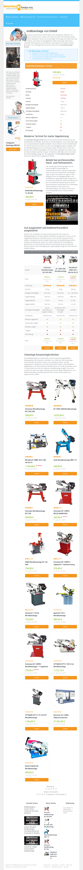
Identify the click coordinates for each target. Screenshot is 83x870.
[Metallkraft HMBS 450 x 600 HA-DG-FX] (73, 259)
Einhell (62, 92)
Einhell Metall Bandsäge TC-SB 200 (39, 66)
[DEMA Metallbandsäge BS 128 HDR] (36, 543)
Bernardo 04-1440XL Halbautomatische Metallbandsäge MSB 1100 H (64, 716)
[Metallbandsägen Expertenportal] (19, 7)
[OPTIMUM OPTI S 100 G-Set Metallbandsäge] (65, 645)
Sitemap (62, 865)
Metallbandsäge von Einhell (38, 51)
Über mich (69, 865)
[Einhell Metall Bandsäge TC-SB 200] (37, 79)
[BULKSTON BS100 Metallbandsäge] (36, 748)
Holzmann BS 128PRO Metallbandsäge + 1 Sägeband (36, 665)
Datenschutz (47, 865)
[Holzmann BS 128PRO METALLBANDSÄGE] (65, 492)
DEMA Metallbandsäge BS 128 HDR (36, 563)
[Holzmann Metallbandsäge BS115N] (36, 492)
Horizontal (64, 95)
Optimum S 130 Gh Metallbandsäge (32, 614)
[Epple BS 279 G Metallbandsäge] (65, 595)
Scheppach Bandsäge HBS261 (13, 144)
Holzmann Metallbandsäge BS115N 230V (47, 270)
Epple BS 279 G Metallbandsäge (60, 614)
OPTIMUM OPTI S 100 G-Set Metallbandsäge (64, 665)
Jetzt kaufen (13, 149)
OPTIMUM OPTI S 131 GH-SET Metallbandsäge (36, 716)
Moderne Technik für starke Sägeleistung (45, 53)
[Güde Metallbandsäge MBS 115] (65, 441)
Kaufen (64, 83)
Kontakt (66, 867)
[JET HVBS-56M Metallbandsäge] (60, 260)
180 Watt (63, 98)
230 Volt (63, 88)
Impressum (55, 865)
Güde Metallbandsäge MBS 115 (65, 460)
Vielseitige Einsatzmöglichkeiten (42, 59)
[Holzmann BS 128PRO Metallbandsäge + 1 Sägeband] (36, 645)
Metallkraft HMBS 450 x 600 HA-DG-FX (73, 270)
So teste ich (47, 867)
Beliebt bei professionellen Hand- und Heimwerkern (48, 55)
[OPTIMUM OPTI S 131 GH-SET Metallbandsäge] (36, 696)
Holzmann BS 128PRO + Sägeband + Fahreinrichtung (64, 563)
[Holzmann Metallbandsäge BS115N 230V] (47, 259)
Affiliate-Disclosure (57, 867)
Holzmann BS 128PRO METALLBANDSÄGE (62, 512)
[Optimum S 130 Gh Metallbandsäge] (36, 594)
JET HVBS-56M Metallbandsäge (60, 270)
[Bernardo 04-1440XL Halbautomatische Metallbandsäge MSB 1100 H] (65, 696)
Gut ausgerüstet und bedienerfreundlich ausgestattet (48, 57)
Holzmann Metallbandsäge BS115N (35, 512)
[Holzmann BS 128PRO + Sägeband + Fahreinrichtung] (65, 543)
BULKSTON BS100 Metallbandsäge (31, 767)
